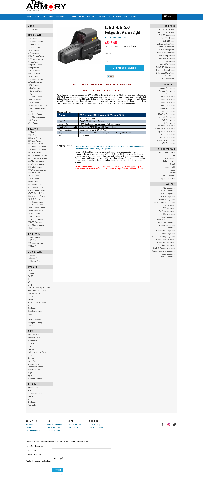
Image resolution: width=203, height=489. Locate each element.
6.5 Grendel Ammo (35, 187)
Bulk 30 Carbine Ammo (166, 44)
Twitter (28, 427)
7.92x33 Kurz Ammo (36, 222)
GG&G (172, 164)
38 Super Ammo (34, 68)
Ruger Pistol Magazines (165, 239)
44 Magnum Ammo (35, 79)
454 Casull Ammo (35, 97)
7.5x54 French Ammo (36, 208)
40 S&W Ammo (34, 76)
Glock (30, 285)
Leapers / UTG (169, 167)
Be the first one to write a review (117, 38)
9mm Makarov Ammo (36, 117)
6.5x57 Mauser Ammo (36, 196)
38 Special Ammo (35, 65)
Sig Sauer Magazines (166, 245)
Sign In (133, 16)
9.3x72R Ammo (34, 228)
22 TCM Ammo (34, 47)
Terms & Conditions (55, 424)
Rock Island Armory (35, 311)
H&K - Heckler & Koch (37, 291)
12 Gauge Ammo (34, 255)
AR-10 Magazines (168, 194)
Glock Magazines (168, 217)
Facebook (29, 424)
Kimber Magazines (167, 234)
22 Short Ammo (34, 44)
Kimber (30, 299)
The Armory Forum (33, 430)
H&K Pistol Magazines (166, 220)
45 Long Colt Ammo (35, 91)
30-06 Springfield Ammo (37, 155)
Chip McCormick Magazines (164, 202)
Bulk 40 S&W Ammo (167, 61)
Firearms (102, 16)
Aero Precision (33, 335)
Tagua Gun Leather (167, 179)
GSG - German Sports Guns (39, 288)
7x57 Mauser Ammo (36, 205)
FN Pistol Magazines (167, 211)
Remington (32, 308)
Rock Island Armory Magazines (162, 236)
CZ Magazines (169, 205)
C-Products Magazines (166, 200)
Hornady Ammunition (167, 111)
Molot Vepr (32, 361)
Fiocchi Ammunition (167, 103)
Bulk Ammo (60, 16)
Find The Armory (53, 427)
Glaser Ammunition (167, 108)
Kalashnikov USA (35, 294)
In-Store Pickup (74, 424)
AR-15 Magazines (168, 197)
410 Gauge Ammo (35, 261)
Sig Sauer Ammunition (166, 132)
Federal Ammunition (167, 100)
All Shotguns (33, 388)
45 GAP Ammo (34, 88)
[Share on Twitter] (110, 77)
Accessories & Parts (76, 16)
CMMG (30, 276)
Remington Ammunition (166, 126)
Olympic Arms (33, 364)
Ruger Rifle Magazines (166, 242)
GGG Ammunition (168, 105)
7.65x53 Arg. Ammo (35, 219)
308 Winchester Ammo (37, 170)
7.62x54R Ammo (34, 216)
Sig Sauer (31, 317)
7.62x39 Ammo (34, 213)
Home (29, 16)
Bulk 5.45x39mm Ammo (165, 67)
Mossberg (31, 305)
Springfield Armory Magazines (163, 251)
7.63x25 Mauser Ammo (37, 111)
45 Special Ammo (35, 94)
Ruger (30, 314)
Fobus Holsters (169, 161)
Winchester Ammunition (165, 140)
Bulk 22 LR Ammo (168, 38)
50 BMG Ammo (34, 182)
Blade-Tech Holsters (167, 152)
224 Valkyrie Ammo (35, 144)
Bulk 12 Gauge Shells (166, 29)
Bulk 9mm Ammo (168, 79)
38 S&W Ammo (34, 71)
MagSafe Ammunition (166, 114)
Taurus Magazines (168, 254)
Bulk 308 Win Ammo (167, 47)
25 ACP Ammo (33, 50)
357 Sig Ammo (33, 62)
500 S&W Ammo (34, 100)
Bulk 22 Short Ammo (167, 35)
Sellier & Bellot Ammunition (164, 129)
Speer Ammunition (168, 134)
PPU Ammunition (168, 123)
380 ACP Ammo (34, 73)
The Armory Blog (96, 427)
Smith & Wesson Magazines (164, 248)
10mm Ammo (33, 123)
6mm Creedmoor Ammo (37, 202)
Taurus (30, 326)
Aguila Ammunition (167, 88)
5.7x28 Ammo (33, 103)
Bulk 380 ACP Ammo (167, 58)
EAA (29, 282)
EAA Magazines (169, 208)
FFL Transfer (33, 29)
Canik (30, 270)
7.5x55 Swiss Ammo (36, 211)
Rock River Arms (168, 176)
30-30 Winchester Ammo (37, 158)
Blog (126, 16)
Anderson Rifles (34, 338)
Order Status (40, 16)
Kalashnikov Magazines (165, 231)
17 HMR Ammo (34, 237)
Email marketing (57, 474)
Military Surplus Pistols (37, 302)
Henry (30, 355)
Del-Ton (31, 349)
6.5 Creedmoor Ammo (36, 184)
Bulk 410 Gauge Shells (166, 32)
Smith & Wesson (34, 320)
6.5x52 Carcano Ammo (37, 190)
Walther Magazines (167, 257)
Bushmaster (32, 341)
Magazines (91, 16)
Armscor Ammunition (167, 91)
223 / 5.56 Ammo (34, 141)
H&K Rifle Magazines (166, 223)
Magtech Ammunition (167, 117)
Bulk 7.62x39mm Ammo (165, 73)
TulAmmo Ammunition (166, 137)
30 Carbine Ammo (35, 152)
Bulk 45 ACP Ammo (167, 64)
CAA (173, 155)
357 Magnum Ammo (36, 59)
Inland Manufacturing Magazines (167, 227)
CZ (29, 279)
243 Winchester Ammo (37, 147)
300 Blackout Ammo (36, 161)
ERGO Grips (170, 158)
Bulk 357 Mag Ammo (167, 50)
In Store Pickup (115, 16)
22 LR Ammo (33, 39)
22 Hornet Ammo (34, 138)
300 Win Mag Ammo (36, 164)
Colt (29, 346)
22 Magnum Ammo (35, 42)
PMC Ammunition (168, 120)
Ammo (50, 16)
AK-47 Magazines (168, 191)
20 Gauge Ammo (34, 258)
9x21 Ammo (32, 120)
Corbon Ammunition (167, 97)
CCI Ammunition (168, 94)
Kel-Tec (31, 296)
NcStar (172, 173)
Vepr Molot (32, 405)
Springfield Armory (35, 323)
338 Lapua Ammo (35, 173)
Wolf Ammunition (168, 143)
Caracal (31, 273)
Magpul (172, 170)
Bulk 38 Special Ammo (166, 53)
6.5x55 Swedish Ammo (37, 193)
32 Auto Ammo (33, 53)
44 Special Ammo (35, 82)
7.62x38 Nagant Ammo (37, 108)
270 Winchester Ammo (37, 150)
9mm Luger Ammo (35, 114)
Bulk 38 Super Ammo (166, 56)
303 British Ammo (35, 167)
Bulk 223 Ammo (169, 41)
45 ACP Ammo (33, 85)
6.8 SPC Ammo (34, 199)
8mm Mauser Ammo (36, 225)
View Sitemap (94, 424)
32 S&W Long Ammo (36, 56)
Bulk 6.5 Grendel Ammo (165, 70)
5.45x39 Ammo (34, 176)
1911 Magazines (168, 188)
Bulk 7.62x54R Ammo (166, 76)
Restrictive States (54, 430)
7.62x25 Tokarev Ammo (37, 105)
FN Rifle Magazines (167, 214)
